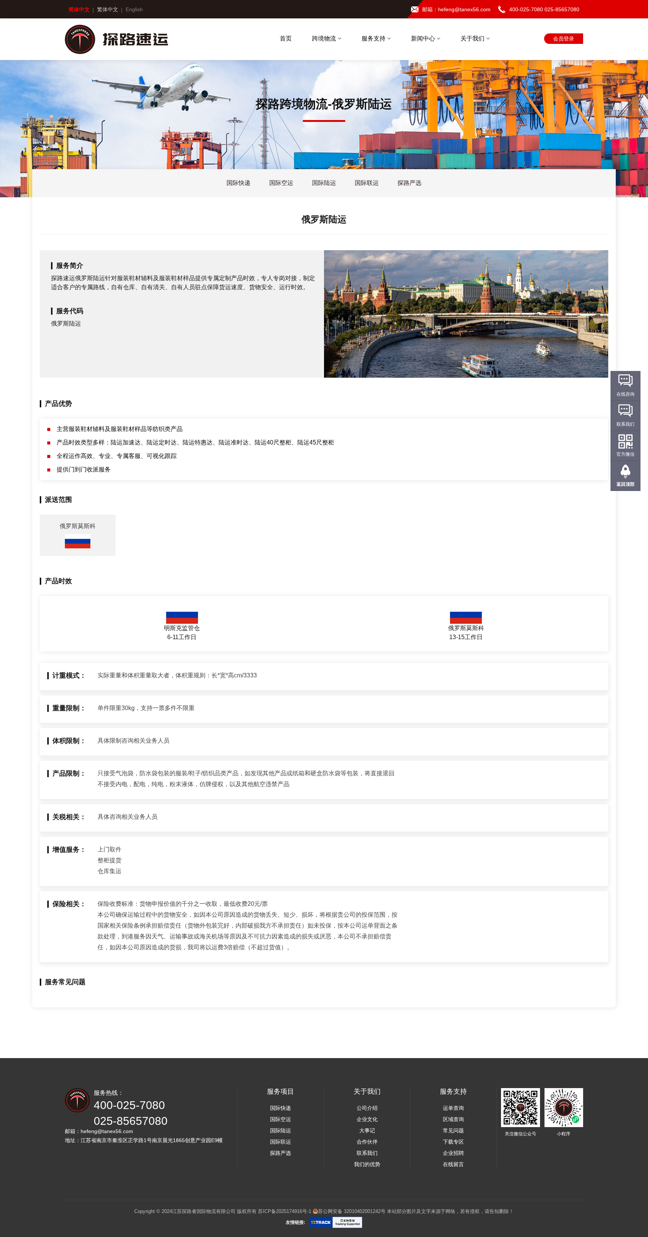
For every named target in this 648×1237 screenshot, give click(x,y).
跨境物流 (325, 38)
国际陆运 (280, 1130)
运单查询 (453, 1108)
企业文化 (367, 1119)
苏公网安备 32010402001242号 (352, 1211)
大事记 (367, 1130)
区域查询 (453, 1119)
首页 (286, 38)
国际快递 (280, 1108)
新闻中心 (423, 38)
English (134, 9)
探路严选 (280, 1153)
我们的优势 (367, 1164)
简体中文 (79, 9)
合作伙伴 (367, 1142)
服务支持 (374, 38)
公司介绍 (367, 1108)
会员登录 (563, 39)
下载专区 (453, 1142)
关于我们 (473, 38)
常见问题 (453, 1130)
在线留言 (453, 1164)
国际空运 (280, 1119)
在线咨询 (625, 394)
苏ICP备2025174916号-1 (284, 1211)
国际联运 (280, 1142)
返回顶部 (625, 484)
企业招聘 (453, 1153)
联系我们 (367, 1153)
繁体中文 (107, 9)
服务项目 (280, 1091)
